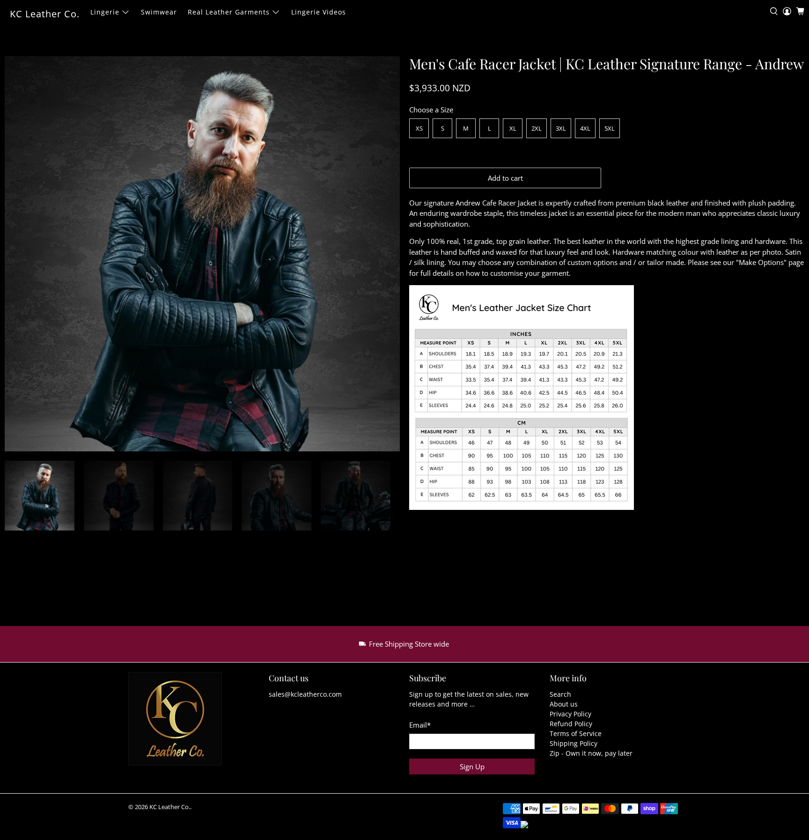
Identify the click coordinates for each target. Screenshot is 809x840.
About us (564, 704)
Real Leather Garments (229, 11)
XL (512, 128)
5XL (609, 128)
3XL (561, 128)
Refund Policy (571, 723)
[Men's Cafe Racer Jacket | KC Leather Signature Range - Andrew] (202, 253)
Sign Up (472, 766)
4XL (585, 128)
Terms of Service (576, 733)
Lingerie (104, 11)
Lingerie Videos (318, 11)
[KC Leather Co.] (180, 723)
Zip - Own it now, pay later (591, 753)
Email (420, 724)
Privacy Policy (570, 713)
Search (560, 694)
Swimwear (159, 11)
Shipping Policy (573, 743)
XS (419, 128)
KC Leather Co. (45, 13)
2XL (536, 128)
